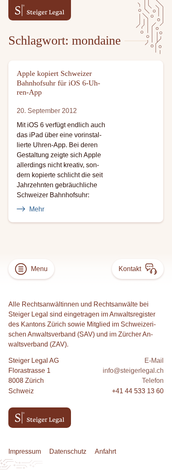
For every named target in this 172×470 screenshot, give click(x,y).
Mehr (36, 209)
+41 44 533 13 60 (138, 391)
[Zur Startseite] (39, 10)
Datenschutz (67, 451)
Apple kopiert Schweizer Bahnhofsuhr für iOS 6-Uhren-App (58, 82)
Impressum (24, 451)
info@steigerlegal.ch (133, 370)
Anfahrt (105, 451)
